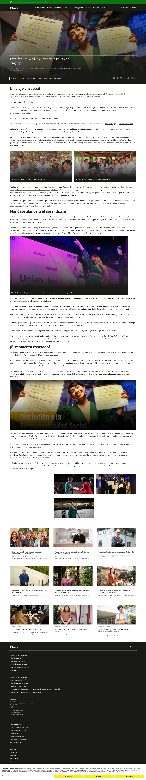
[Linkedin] (121, 78)
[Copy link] (135, 78)
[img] (15, 7)
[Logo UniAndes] (14, 8)
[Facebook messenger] (117, 78)
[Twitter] (124, 78)
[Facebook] (114, 78)
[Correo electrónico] (131, 78)
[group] (30, 545)
